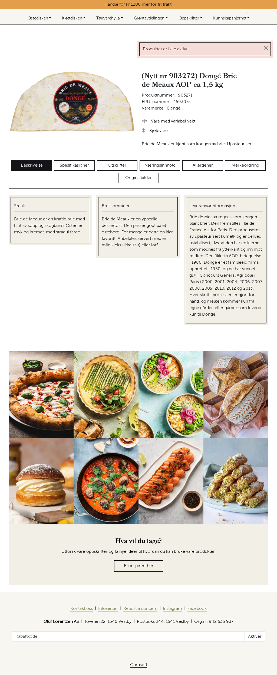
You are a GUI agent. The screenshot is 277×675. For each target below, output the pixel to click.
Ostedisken (38, 18)
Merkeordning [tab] (245, 165)
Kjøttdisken (72, 18)
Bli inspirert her (138, 566)
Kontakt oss (81, 609)
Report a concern (140, 609)
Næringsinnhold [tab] (160, 165)
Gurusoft (138, 665)
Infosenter (108, 609)
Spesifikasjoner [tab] (74, 165)
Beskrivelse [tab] (32, 165)
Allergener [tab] (203, 165)
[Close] (266, 48)
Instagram (172, 609)
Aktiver (255, 636)
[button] (168, 121)
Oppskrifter (189, 18)
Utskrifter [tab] (117, 165)
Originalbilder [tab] (138, 178)
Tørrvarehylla (108, 18)
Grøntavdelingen (149, 18)
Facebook (197, 609)
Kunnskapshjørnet (229, 18)
